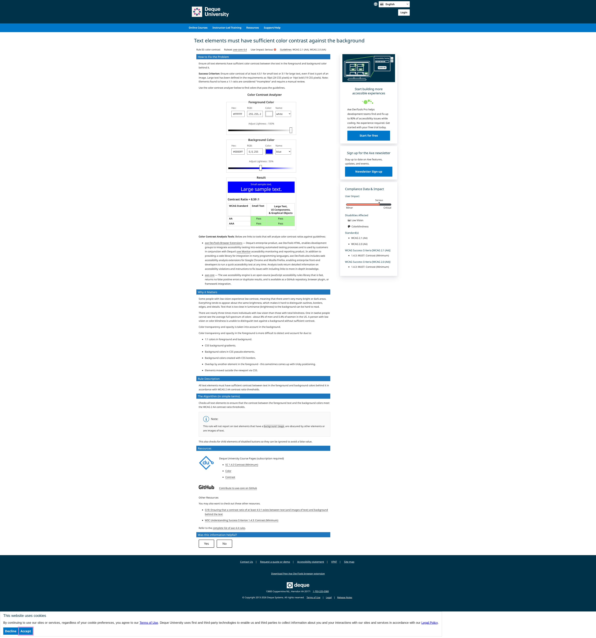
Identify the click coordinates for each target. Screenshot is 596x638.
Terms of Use (149, 622)
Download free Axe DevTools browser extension (298, 573)
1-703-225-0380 (321, 591)
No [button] (224, 543)
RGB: (249, 107)
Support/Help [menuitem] (272, 27)
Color (228, 471)
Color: (268, 107)
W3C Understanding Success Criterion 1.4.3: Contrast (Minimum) (241, 520)
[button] (269, 114)
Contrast (230, 477)
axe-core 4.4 (240, 49)
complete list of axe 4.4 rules (229, 528)
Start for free (369, 135)
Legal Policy (429, 622)
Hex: (233, 107)
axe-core (209, 275)
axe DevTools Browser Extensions (223, 243)
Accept (25, 631)
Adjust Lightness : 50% (261, 161)
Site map (349, 562)
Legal (329, 597)
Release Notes (344, 597)
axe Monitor (244, 251)
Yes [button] (206, 543)
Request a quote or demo (275, 562)
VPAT (334, 562)
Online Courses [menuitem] (198, 27)
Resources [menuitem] (252, 27)
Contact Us (246, 562)
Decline (10, 631)
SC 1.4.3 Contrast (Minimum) (241, 464)
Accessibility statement (310, 562)
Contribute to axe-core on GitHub (238, 488)
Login (403, 12)
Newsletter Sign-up (368, 171)
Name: (278, 107)
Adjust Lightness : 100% (261, 123)
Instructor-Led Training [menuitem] (226, 27)
